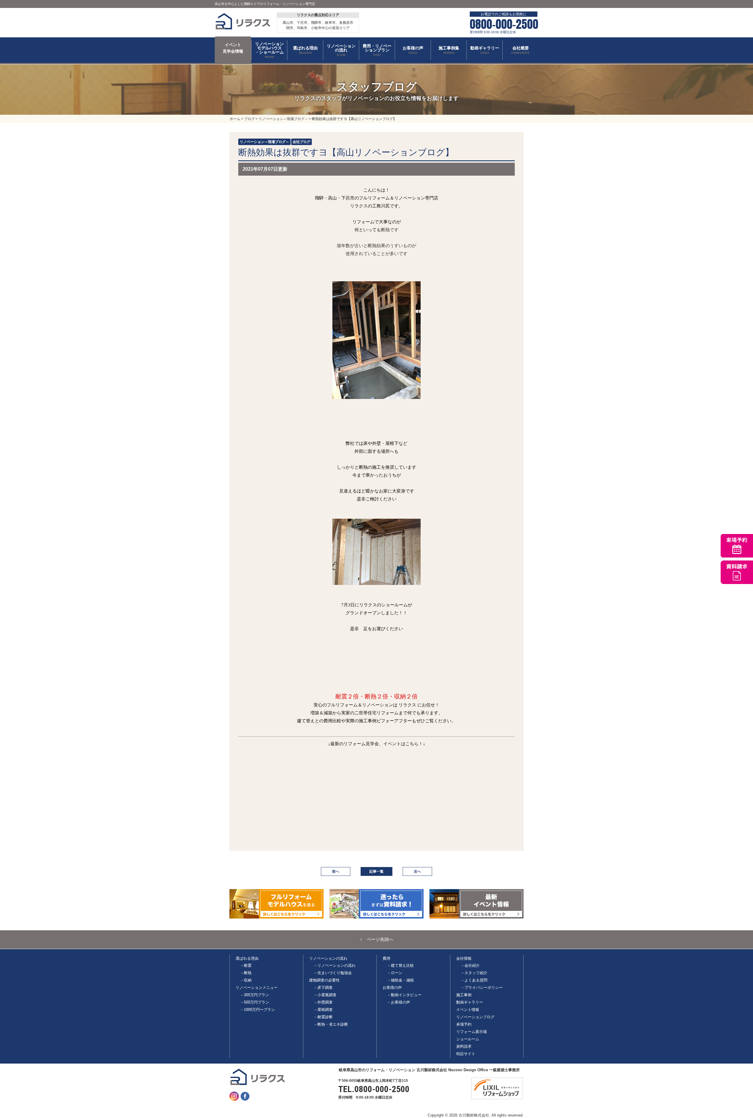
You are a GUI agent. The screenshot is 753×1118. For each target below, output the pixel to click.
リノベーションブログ (475, 1017)
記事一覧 (376, 871)
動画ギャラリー (469, 1002)
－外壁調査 (323, 1002)
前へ (335, 871)
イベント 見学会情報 (233, 48)
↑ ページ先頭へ (376, 939)
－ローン (394, 973)
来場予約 (464, 1024)
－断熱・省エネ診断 (331, 1024)
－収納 (245, 980)
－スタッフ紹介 (474, 973)
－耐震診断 (323, 1017)
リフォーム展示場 (471, 1031)
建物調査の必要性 (324, 980)
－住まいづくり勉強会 (333, 973)
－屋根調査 (323, 1009)
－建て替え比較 (400, 965)
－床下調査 (323, 987)
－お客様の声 (398, 1002)
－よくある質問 (474, 980)
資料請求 (464, 1046)
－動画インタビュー (404, 995)
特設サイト (465, 1054)
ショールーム (467, 1039)
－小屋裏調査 (325, 995)
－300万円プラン (254, 995)
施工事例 (464, 995)
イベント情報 (467, 1009)
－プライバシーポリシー (482, 987)
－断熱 (245, 973)
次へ (417, 871)
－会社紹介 (470, 965)
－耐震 (245, 965)
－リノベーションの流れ (335, 965)
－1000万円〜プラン (257, 1009)
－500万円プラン (254, 1002)
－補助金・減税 (400, 980)
